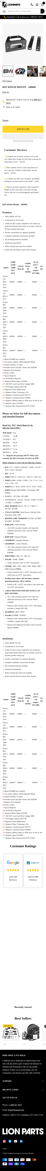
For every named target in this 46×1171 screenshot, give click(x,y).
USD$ (4, 1149)
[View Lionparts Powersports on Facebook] (10, 1141)
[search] (43, 11)
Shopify (31, 1153)
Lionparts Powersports (14, 1153)
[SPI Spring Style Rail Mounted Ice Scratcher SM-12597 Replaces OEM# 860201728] (16, 1037)
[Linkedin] (21, 1141)
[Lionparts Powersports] (11, 5)
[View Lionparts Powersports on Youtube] (15, 1141)
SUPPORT (7, 1081)
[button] (23, 136)
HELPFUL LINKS (10, 1090)
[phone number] (31, 4)
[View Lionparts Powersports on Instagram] (4, 1141)
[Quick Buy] (35, 1037)
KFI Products (7, 81)
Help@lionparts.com (16, 1110)
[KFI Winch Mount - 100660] (7, 71)
